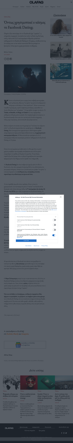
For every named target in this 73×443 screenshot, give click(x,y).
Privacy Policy (44, 245)
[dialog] (36, 221)
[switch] (54, 220)
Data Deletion (28, 245)
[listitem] (36, 217)
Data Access (36, 245)
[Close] (61, 197)
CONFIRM (26, 240)
